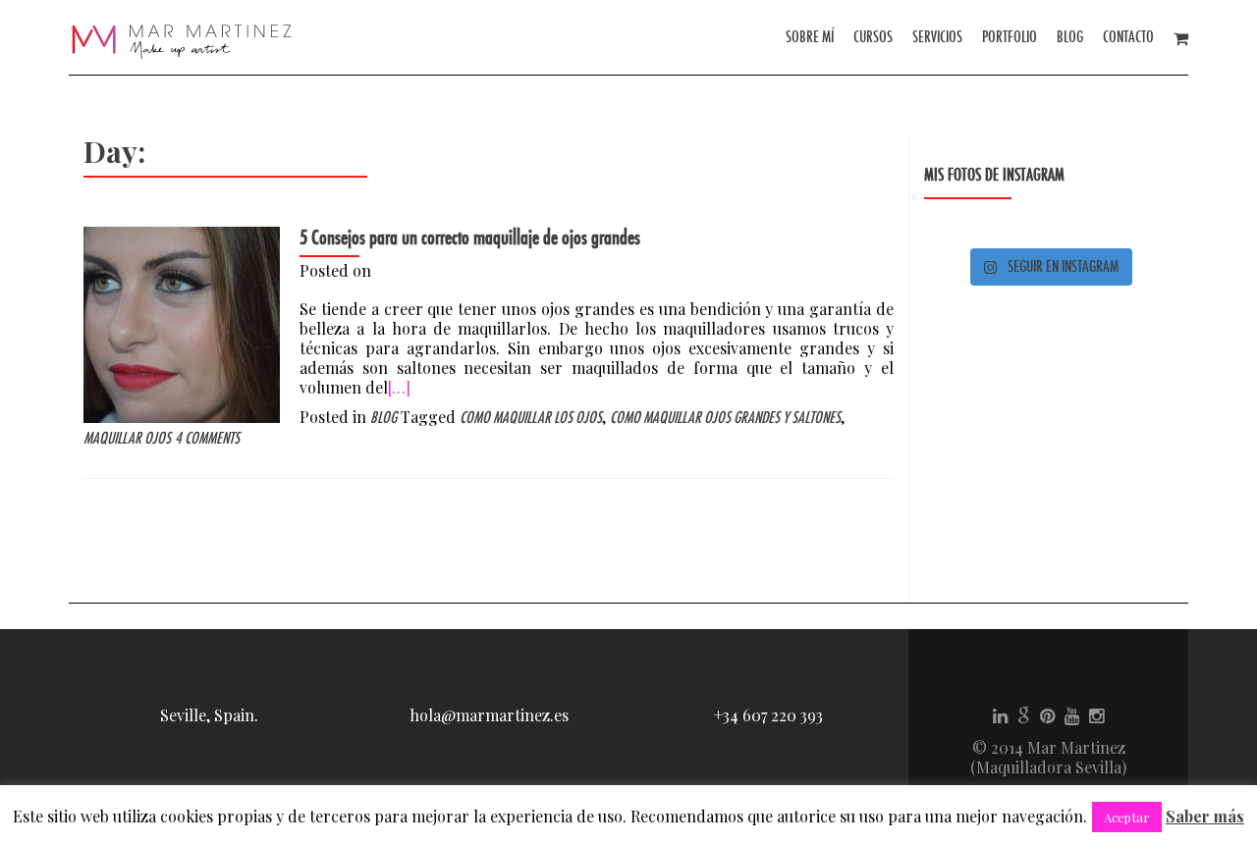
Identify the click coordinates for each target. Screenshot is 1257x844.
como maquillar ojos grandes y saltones (725, 417)
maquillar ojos (127, 438)
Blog (1070, 36)
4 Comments (207, 438)
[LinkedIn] (1000, 714)
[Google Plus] (1023, 714)
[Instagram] (1096, 714)
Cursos (873, 36)
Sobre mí (810, 36)
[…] (399, 387)
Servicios (937, 36)
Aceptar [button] (1127, 817)
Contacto (1128, 36)
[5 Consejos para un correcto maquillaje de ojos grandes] (181, 322)
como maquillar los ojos (531, 417)
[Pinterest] (1047, 714)
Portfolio (1009, 36)
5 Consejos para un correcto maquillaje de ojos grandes (470, 237)
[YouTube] (1072, 714)
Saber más (1205, 816)
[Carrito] (1181, 37)
